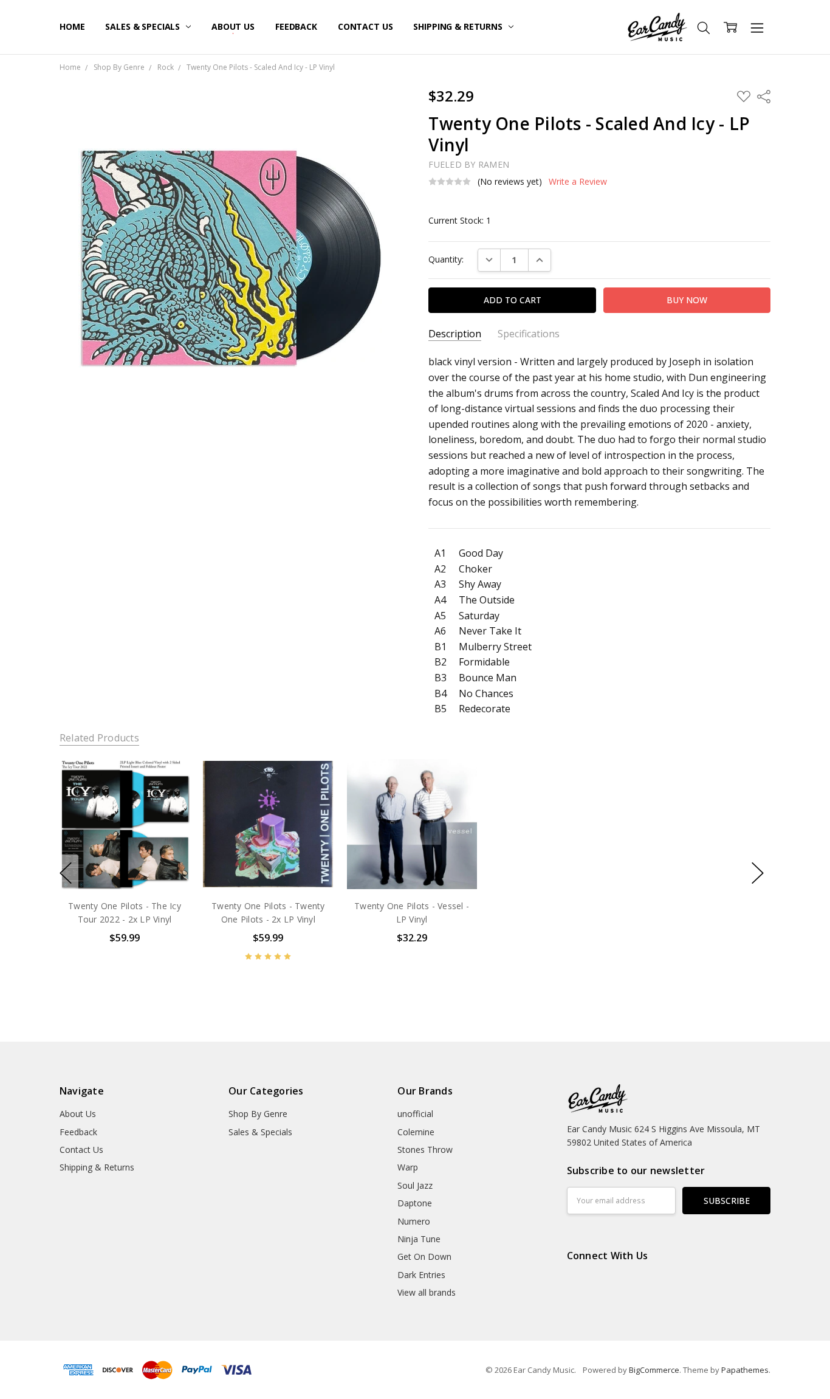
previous (65, 873)
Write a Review (578, 182)
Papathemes (745, 1369)
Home (72, 26)
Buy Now (124, 864)
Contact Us (365, 26)
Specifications (529, 334)
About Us (233, 26)
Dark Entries (421, 1274)
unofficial (415, 1113)
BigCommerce (654, 1369)
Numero (413, 1221)
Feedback (296, 26)
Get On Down (424, 1256)
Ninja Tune (419, 1239)
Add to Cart (124, 837)
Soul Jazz (415, 1185)
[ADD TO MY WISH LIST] (168, 800)
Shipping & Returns (458, 26)
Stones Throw (425, 1149)
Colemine (415, 1132)
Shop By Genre (257, 1113)
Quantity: (446, 259)
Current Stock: (459, 220)
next (757, 873)
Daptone (414, 1203)
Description (454, 334)
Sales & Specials (143, 26)
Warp (407, 1167)
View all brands (426, 1292)
